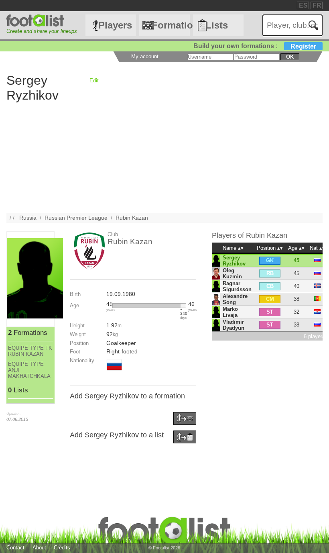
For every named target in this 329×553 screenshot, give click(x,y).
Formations (170, 25)
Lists (216, 25)
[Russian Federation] (114, 371)
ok (290, 57)
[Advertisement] (164, 156)
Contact (15, 548)
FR (317, 5)
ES (303, 5)
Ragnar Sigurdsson (237, 286)
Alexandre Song (235, 299)
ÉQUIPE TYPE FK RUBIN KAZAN (30, 351)
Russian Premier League (76, 217)
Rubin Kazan (132, 217)
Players (115, 25)
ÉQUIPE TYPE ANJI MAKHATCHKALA (29, 370)
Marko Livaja (230, 312)
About (39, 548)
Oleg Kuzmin (232, 273)
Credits (62, 548)
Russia (28, 217)
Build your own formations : (254, 46)
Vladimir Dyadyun (233, 325)
